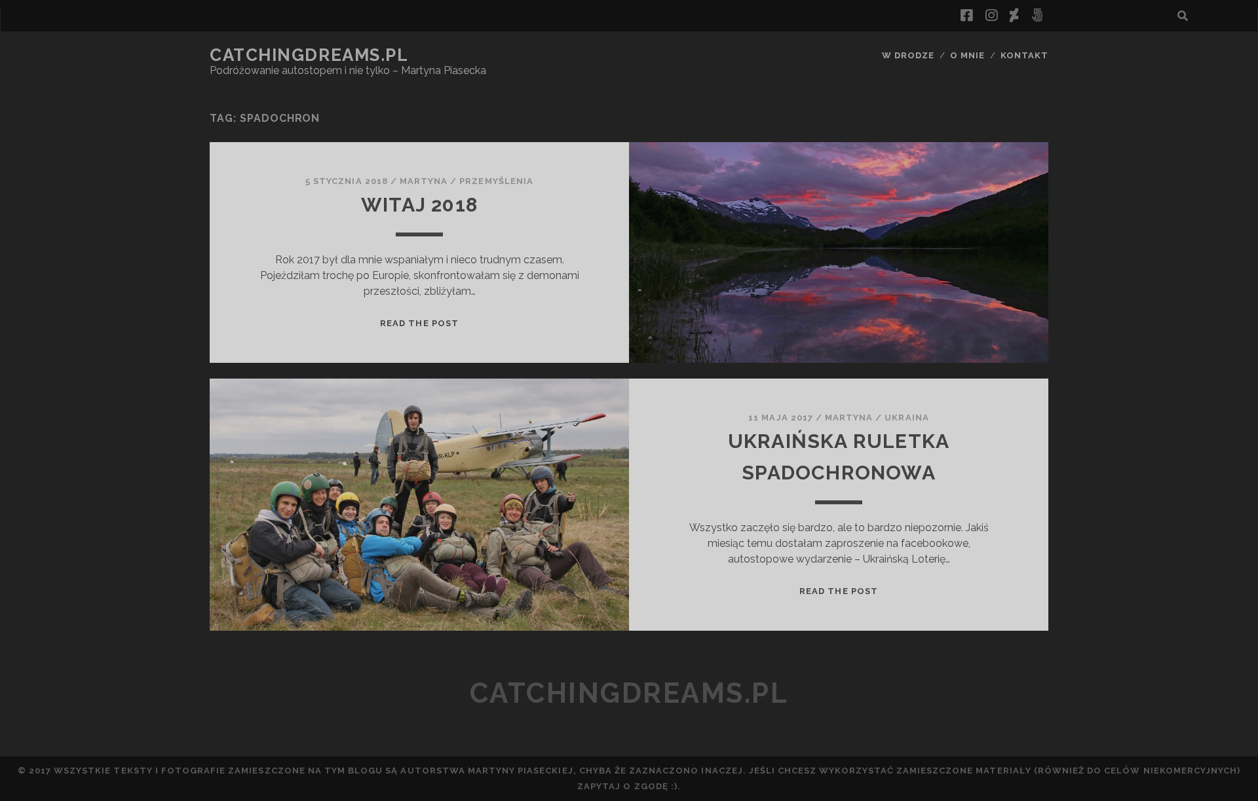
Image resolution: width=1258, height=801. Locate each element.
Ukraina (906, 417)
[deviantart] (1014, 16)
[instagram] (991, 16)
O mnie (967, 55)
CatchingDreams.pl (309, 55)
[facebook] (966, 16)
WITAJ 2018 (419, 204)
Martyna (424, 181)
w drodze (908, 55)
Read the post (419, 323)
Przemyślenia (496, 181)
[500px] (1037, 16)
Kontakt (1024, 55)
